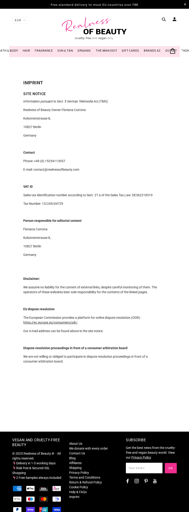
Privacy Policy (79, 472)
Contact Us (77, 453)
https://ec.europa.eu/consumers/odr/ (50, 322)
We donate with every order (88, 448)
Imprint (74, 497)
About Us (75, 443)
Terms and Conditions (84, 477)
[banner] (94, 28)
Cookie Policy (78, 487)
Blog (72, 458)
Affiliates (75, 463)
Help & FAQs (78, 492)
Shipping (75, 468)
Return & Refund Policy (85, 482)
